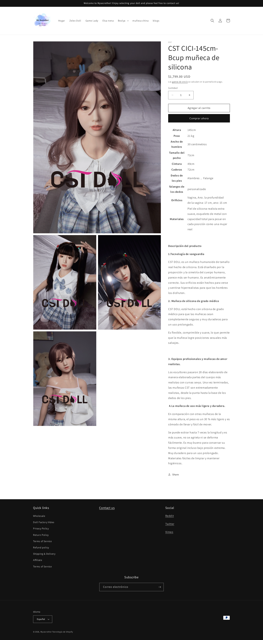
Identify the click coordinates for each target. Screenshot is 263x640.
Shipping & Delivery (44, 553)
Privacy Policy (41, 528)
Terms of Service (42, 541)
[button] (123, 20)
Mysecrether (46, 631)
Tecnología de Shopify (62, 631)
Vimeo (169, 532)
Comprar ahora (199, 118)
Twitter (169, 524)
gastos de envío (180, 81)
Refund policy (41, 547)
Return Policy (41, 535)
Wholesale (39, 516)
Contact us (107, 508)
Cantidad (172, 87)
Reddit (169, 516)
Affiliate (37, 560)
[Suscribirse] (160, 587)
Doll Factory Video (43, 522)
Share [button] (175, 474)
